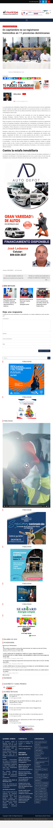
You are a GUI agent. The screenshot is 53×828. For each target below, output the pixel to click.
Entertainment (38, 769)
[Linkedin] (14, 78)
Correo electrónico (7, 338)
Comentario (6, 318)
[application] (26, 465)
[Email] (29, 78)
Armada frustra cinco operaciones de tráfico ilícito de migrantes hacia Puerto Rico (42, 303)
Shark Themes (46, 815)
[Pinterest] (19, 78)
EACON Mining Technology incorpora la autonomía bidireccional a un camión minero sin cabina (26, 670)
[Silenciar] (46, 506)
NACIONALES (10, 270)
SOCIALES (37, 799)
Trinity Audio (16, 72)
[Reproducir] (4, 506)
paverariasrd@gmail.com (22, 101)
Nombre (5, 333)
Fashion (45, 769)
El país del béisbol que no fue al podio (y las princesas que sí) (26, 714)
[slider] (25, 506)
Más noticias (6, 675)
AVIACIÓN (37, 744)
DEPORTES (37, 755)
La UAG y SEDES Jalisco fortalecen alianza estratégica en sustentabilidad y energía (26, 666)
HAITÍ (36, 772)
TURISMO (37, 802)
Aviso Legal (7, 819)
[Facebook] (5, 78)
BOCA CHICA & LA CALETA (41, 747)
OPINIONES (45, 783)
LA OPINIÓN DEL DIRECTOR (41, 774)
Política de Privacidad (16, 819)
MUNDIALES (37, 780)
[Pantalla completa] (48, 506)
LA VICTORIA (38, 777)
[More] (38, 78)
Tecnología (44, 799)
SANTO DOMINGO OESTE (41, 796)
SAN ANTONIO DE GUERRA (41, 785)
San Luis (37, 788)
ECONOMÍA (37, 766)
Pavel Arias (17, 94)
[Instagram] (33, 78)
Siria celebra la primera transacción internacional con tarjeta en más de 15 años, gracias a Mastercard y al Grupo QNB (25, 649)
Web (4, 344)
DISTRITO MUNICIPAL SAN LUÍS (41, 759)
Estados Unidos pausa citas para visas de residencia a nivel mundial (26, 792)
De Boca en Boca (39, 753)
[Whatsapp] (24, 78)
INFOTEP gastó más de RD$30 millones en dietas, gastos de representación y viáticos (9, 303)
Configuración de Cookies (40, 819)
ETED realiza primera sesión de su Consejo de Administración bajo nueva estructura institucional (25, 799)
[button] (26, 465)
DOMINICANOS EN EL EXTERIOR (40, 763)
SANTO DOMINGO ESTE (40, 791)
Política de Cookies (28, 819)
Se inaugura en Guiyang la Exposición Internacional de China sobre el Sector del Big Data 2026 (26, 661)
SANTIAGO (43, 788)
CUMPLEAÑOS (38, 750)
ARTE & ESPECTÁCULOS (40, 742)
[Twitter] (10, 78)
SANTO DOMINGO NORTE (41, 794)
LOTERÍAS (45, 777)
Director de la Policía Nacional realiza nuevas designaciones (26, 302)
